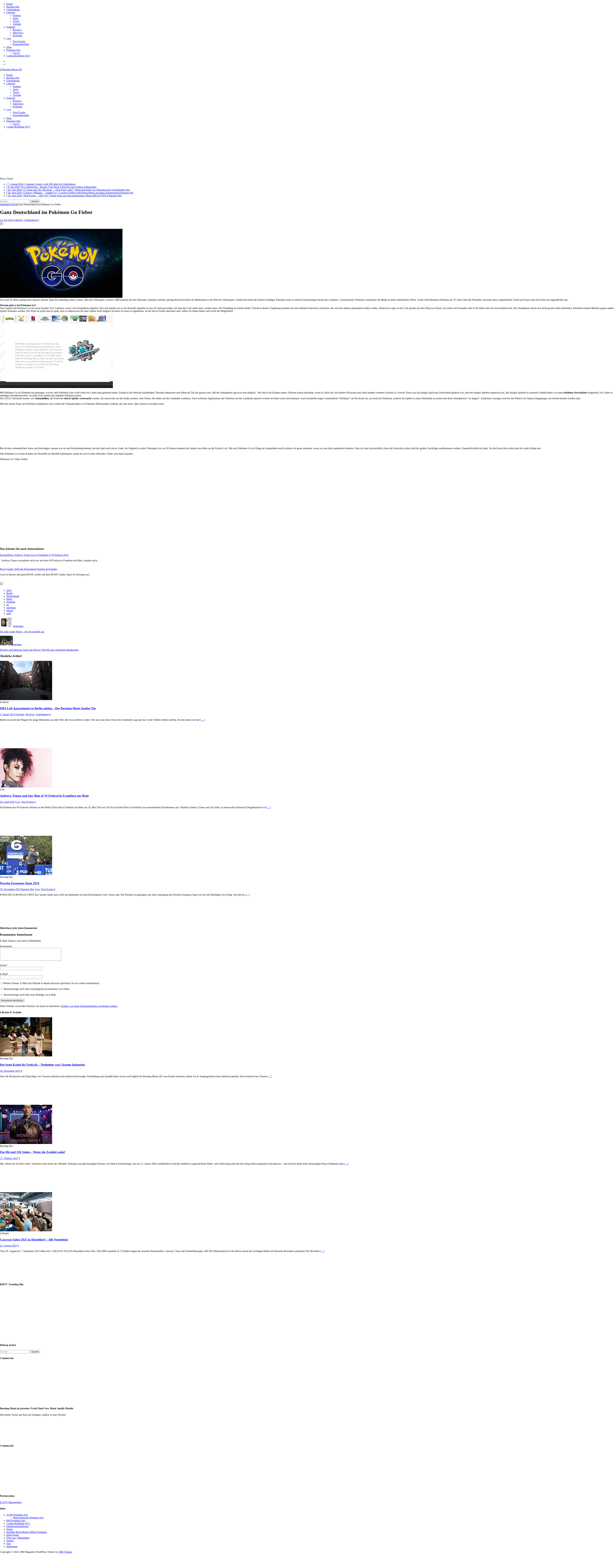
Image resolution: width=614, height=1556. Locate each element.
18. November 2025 (10, 1071)
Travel (16, 21)
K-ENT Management (11, 1502)
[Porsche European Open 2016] (26, 874)
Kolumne (17, 35)
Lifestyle (10, 12)
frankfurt (10, 602)
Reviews (17, 29)
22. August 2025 (8, 1245)
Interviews (18, 32)
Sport (15, 18)
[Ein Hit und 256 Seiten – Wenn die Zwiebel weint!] (26, 1143)
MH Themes (65, 1552)
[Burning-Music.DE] (11, 69)
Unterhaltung (13, 9)
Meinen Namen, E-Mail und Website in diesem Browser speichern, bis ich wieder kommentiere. (51, 983)
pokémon (11, 607)
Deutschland (12, 596)
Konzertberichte (21, 44)
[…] (203, 719)
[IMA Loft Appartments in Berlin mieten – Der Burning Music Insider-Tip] (26, 699)
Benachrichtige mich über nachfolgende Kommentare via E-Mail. (37, 989)
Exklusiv (10, 27)
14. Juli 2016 (6, 220)
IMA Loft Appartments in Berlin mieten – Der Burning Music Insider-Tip (48, 708)
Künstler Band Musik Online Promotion (26, 1532)
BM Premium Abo (15, 1520)
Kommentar (6, 946)
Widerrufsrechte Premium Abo (28, 1517)
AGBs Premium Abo (17, 1514)
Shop (9, 47)
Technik (17, 24)
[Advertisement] (307, 153)
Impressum (11, 1546)
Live (8, 38)
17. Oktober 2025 (9, 1158)
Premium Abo (13, 50)
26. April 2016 (7, 802)
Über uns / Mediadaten (17, 1537)
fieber (9, 599)
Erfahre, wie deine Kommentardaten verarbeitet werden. (89, 1006)
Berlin (9, 593)
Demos (10, 1540)
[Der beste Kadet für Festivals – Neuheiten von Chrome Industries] (26, 1055)
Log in (16, 53)
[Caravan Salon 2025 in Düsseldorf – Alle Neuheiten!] (26, 1230)
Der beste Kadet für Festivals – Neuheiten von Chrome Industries (42, 1064)
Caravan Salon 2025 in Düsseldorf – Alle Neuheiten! (34, 1239)
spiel (8, 613)
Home (9, 4)
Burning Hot (12, 6)
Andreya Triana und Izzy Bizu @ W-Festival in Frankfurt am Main (44, 795)
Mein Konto (12, 1535)
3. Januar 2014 (7, 714)
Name (3, 965)
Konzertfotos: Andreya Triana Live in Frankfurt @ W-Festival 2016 (34, 555)
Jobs (8, 1543)
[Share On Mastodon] (1, 224)
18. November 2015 (10, 889)
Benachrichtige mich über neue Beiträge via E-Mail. (30, 994)
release (9, 610)
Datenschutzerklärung (17, 1526)
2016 (9, 590)
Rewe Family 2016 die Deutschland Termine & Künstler (28, 569)
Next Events (19, 41)
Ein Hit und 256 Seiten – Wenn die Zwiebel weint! (32, 1152)
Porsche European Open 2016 (19, 883)
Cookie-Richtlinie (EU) (18, 55)
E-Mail (3, 974)
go (7, 604)
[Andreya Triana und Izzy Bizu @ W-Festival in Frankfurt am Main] (26, 786)
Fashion (17, 15)
